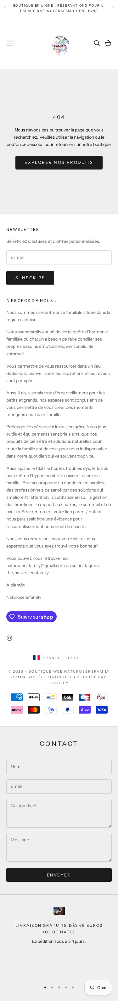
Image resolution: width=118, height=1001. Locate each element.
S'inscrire (30, 277)
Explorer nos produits (59, 162)
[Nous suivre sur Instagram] (9, 638)
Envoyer (59, 874)
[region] (59, 941)
